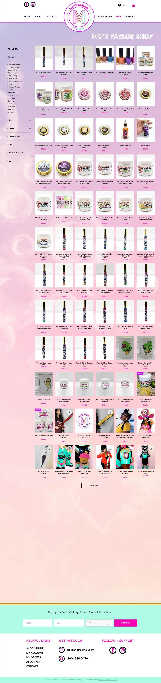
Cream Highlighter (14, 81)
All (8, 62)
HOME (27, 16)
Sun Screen (11, 104)
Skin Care (11, 93)
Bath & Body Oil (13, 76)
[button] (133, 5)
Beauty (10, 90)
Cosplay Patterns (14, 64)
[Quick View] (44, 58)
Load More (94, 485)
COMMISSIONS (104, 16)
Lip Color (11, 101)
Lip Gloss (10, 109)
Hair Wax (10, 112)
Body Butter (12, 95)
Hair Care (11, 107)
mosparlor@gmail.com (80, 649)
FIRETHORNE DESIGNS (107, 680)
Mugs (9, 84)
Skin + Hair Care (13, 73)
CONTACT (130, 16)
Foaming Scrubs (13, 87)
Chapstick (11, 98)
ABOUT (38, 16)
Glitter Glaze (12, 70)
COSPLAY (52, 16)
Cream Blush (12, 78)
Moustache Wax (13, 67)
